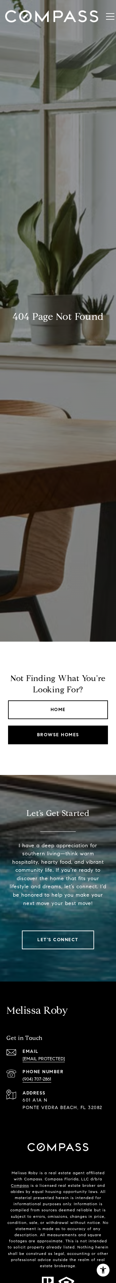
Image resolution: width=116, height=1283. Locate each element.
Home (58, 709)
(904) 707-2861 (37, 1079)
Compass (20, 1185)
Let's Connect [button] (58, 939)
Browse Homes (58, 735)
